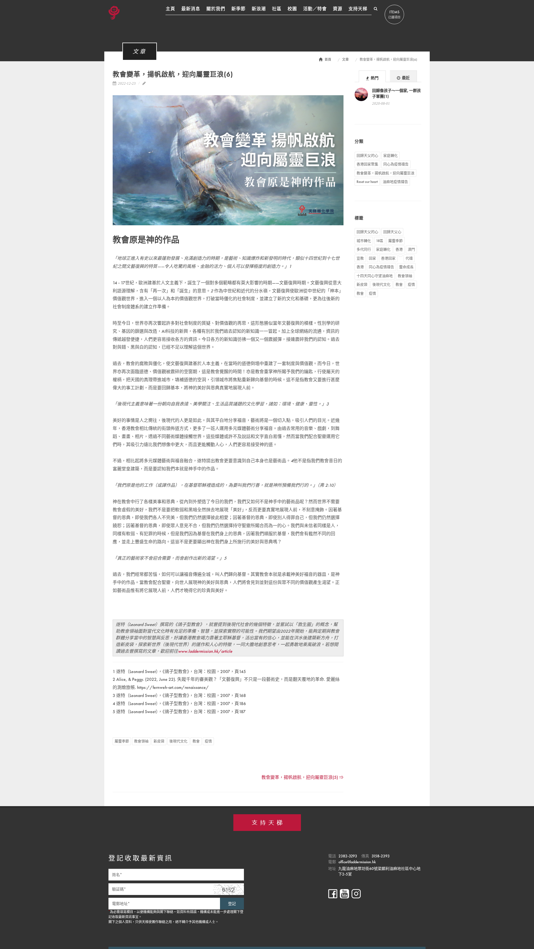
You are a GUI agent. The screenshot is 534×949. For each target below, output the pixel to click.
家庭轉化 (390, 155)
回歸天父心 (392, 231)
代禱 (409, 258)
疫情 (208, 741)
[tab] (372, 76)
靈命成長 (406, 267)
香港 (399, 249)
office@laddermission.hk (357, 861)
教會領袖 (141, 741)
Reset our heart (367, 181)
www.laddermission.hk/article (205, 651)
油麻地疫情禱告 (395, 181)
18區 (379, 240)
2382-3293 (347, 855)
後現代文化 (178, 741)
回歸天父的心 (367, 155)
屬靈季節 (122, 741)
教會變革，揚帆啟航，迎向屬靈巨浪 (385, 173)
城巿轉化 (364, 240)
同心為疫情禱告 (396, 164)
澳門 (411, 249)
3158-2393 (381, 855)
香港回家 (388, 258)
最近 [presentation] (405, 77)
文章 (345, 59)
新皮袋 (159, 741)
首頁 (328, 59)
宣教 (360, 258)
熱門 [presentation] (374, 77)
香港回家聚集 (367, 164)
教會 (196, 741)
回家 (372, 258)
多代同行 (364, 249)
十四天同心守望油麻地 (375, 275)
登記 (232, 903)
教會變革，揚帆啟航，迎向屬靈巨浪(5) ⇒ (302, 777)
